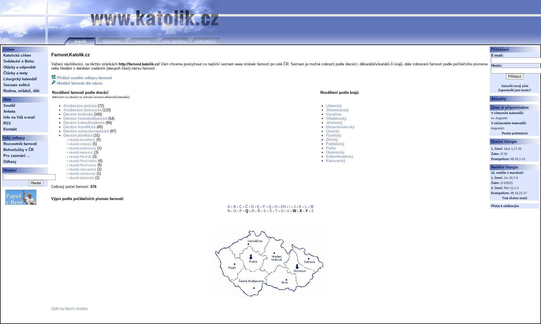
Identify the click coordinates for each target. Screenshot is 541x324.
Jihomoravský (337, 110)
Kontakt (10, 129)
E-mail (496, 55)
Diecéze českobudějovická (85, 118)
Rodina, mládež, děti (21, 91)
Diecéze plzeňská (77, 135)
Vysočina (333, 114)
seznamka (111, 41)
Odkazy (9, 161)
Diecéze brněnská (78, 114)
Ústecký (333, 131)
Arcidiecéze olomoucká (82, 110)
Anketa (9, 111)
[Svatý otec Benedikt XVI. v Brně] (20, 203)
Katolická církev (17, 55)
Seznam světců (16, 85)
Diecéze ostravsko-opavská (86, 131)
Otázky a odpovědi (19, 67)
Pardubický (335, 144)
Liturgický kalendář (20, 79)
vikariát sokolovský (82, 173)
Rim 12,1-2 (511, 188)
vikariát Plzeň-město (83, 161)
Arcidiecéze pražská (80, 106)
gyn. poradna (174, 41)
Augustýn (497, 128)
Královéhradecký (339, 156)
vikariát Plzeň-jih (80, 156)
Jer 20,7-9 (511, 177)
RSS (7, 123)
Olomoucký (335, 152)
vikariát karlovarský (82, 148)
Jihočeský (334, 123)
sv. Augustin (499, 118)
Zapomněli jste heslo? (514, 90)
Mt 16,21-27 (519, 193)
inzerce (143, 41)
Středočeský (336, 118)
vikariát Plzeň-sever (82, 165)
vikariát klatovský (81, 152)
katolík (80, 41)
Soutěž (9, 105)
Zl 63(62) (506, 183)
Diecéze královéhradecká (84, 123)
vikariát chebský (80, 144)
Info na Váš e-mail (19, 117)
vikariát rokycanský (82, 169)
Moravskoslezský (340, 127)
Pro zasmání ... (16, 156)
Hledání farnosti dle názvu (80, 83)
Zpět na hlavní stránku (69, 309)
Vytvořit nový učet (514, 86)
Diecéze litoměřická (79, 127)
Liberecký (334, 106)
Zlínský (332, 139)
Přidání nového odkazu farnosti (84, 78)
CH (283, 207)
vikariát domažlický (82, 139)
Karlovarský (335, 161)
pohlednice (205, 41)
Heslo (496, 65)
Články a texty (15, 73)
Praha (331, 148)
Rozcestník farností (20, 144)
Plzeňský (333, 135)
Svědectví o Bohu (18, 61)
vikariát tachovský (81, 177)
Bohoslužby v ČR (18, 150)
